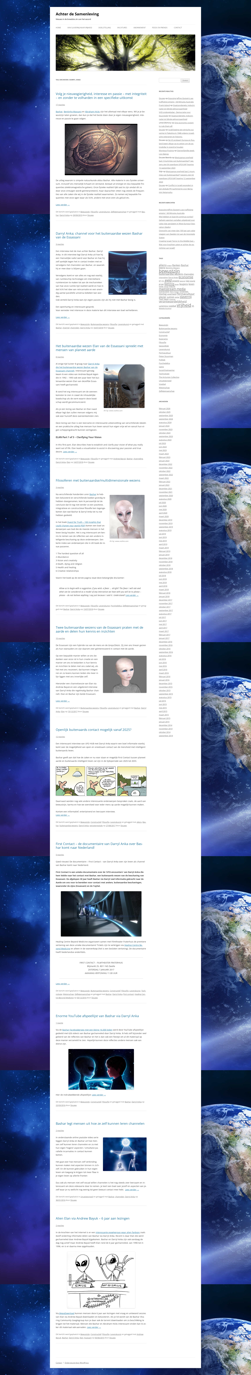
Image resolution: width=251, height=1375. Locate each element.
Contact (178, 27)
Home (58, 27)
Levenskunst (104, 211)
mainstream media (172, 289)
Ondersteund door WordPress (77, 1363)
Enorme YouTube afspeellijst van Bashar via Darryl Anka (97, 1016)
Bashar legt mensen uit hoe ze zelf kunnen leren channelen (100, 1123)
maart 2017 (164, 631)
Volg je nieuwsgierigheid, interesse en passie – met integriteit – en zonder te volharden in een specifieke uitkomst (101, 96)
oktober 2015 (164, 690)
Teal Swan (164, 299)
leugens (183, 284)
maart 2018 (164, 589)
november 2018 (165, 561)
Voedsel (162, 384)
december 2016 (165, 641)
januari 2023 (164, 460)
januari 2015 (164, 721)
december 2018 (165, 558)
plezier (162, 297)
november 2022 (165, 467)
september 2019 (166, 527)
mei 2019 (163, 540)
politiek (170, 297)
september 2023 (166, 436)
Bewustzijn (85, 211)
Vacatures (122, 27)
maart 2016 (164, 673)
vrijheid (184, 305)
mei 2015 (163, 707)
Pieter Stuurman (166, 356)
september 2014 (166, 735)
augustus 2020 (165, 499)
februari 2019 (164, 551)
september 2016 (166, 652)
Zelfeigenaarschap (118, 211)
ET (160, 281)
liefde (161, 286)
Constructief (96, 822)
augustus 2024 (165, 422)
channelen (74, 327)
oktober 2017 (164, 607)
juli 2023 (162, 443)
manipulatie (164, 291)
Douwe (90, 215)
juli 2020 (162, 502)
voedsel (172, 305)
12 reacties (60, 736)
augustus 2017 (165, 614)
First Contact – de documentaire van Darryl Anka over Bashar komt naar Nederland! (99, 846)
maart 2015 (164, 714)
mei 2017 (163, 624)
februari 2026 (164, 408)
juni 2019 (163, 537)
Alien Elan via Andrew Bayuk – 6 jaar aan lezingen (93, 1218)
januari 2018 (164, 596)
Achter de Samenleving (77, 14)
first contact (128, 994)
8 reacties (60, 357)
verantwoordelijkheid (173, 301)
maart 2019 (164, 547)
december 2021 (165, 488)
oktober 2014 (164, 732)
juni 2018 (163, 579)
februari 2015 (164, 718)
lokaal (166, 287)
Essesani (88, 1337)
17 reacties (60, 104)
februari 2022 (164, 481)
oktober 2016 (164, 648)
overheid (171, 293)
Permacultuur (186, 294)
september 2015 (166, 694)
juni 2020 (163, 506)
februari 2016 (164, 676)
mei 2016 (163, 666)
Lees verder (63, 204)
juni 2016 (163, 662)
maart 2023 (164, 453)
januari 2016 (164, 680)
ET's (163, 281)
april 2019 (163, 544)
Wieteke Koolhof (165, 308)
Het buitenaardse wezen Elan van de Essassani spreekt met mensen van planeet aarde (99, 348)
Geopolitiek (164, 346)
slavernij (186, 297)
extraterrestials (96, 825)
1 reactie (59, 1023)
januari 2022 (164, 485)
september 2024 (166, 419)
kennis (169, 284)
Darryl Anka (65, 215)
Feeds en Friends (159, 27)
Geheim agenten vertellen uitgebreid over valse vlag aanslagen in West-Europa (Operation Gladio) (177, 223)
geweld (175, 280)
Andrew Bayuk (119, 458)
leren (177, 284)
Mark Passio (174, 292)
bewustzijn (169, 271)
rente (177, 297)
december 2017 (165, 600)
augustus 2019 (165, 530)
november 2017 (165, 603)
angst (169, 265)
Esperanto (163, 339)
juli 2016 (162, 659)
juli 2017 (162, 617)
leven (191, 284)
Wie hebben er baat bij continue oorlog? (176, 216)
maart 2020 (164, 516)
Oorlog (163, 294)
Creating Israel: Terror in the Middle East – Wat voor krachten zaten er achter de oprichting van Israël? (177, 244)
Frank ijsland (164, 105)
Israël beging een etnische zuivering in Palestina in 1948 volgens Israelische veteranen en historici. (176, 133)
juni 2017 (163, 620)
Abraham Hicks (92, 111)
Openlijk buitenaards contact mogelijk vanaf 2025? (93, 729)
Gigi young (190, 281)
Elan (68, 462)
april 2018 (163, 586)
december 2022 (165, 464)
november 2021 (165, 492)
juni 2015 (163, 704)
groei (161, 284)
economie (186, 277)
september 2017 (166, 610)
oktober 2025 (164, 412)
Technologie (164, 373)
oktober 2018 (164, 565)
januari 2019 (164, 554)
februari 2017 (164, 634)
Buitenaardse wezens (100, 324)
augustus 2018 (165, 572)
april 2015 (163, 711)
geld (168, 280)
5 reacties (60, 854)
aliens (139, 822)
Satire (161, 366)
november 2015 (165, 687)
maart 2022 (164, 478)
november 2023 (165, 429)
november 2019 (165, 523)
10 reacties (60, 638)
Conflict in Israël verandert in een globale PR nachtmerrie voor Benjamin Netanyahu (176, 189)
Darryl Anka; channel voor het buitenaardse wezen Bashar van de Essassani (99, 235)
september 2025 (166, 415)
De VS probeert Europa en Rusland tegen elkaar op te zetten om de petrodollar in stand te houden (177, 143)
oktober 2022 (164, 471)
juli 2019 (162, 533)
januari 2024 (164, 426)
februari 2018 (164, 593)
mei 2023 (163, 450)
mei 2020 (163, 509)
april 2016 (163, 669)
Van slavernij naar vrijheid (79, 27)
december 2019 (165, 520)
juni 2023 (163, 446)
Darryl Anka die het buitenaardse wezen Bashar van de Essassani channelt (77, 367)
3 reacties (60, 244)
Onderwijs (184, 291)
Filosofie (94, 211)
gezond (182, 281)
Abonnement (139, 27)
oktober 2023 (164, 433)
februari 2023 (164, 457)
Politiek (162, 359)
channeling (138, 458)
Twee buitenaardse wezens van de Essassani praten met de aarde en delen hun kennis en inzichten (99, 629)
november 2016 (165, 645)
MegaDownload (66, 1313)
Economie (163, 335)
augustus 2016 (165, 655)
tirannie (172, 299)
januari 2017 (164, 638)
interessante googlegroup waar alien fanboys (118, 1232)
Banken (176, 265)
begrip (162, 267)
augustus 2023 (165, 440)
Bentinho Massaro (72, 111)
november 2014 (165, 728)
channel (66, 327)
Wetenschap (68, 994)
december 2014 (165, 725)
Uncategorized (86, 1196)
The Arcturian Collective (169, 377)
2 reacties (60, 1130)
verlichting (163, 306)
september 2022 (166, 474)
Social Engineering (166, 370)
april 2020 (163, 513)
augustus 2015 (165, 697)
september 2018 (166, 568)
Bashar (59, 111)
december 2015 (165, 683)
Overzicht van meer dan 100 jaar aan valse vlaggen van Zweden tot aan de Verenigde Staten (177, 234)
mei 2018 (163, 582)
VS (193, 306)
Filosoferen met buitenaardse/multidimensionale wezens (98, 480)
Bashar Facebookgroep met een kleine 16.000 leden (87, 1029)
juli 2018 (162, 575)
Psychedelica (116, 605)
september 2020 (166, 495)
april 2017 (163, 627)
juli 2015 (162, 701)
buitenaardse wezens (69, 825)
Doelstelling (104, 27)
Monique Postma (166, 150)
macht (172, 286)
